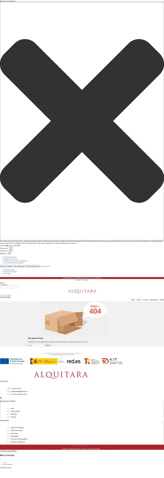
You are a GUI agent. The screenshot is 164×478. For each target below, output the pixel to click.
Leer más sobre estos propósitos (14, 263)
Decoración (153, 300)
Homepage (84, 342)
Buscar (2, 283)
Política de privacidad (10, 272)
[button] (82, 121)
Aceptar (3, 266)
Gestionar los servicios (10, 259)
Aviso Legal (7, 273)
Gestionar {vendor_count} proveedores (15, 261)
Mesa (139, 300)
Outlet (162, 300)
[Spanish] (1, 398)
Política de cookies (9, 270)
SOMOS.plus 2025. (75, 449)
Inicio (133, 300)
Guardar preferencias (32, 266)
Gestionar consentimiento (8, 451)
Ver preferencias (19, 266)
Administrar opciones (10, 257)
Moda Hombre (8, 464)
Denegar (10, 266)
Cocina (145, 300)
